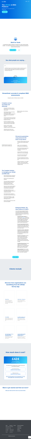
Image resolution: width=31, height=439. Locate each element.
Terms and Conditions (20, 425)
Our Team (7, 430)
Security (18, 429)
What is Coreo (7, 426)
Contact (15, 425)
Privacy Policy (19, 426)
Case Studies (11, 426)
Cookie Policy (19, 428)
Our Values (7, 429)
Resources (11, 425)
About (6, 425)
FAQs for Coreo (12, 429)
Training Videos (12, 430)
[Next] (28, 73)
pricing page (11, 376)
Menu (27, 1)
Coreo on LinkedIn (26, 437)
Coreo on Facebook (23, 437)
